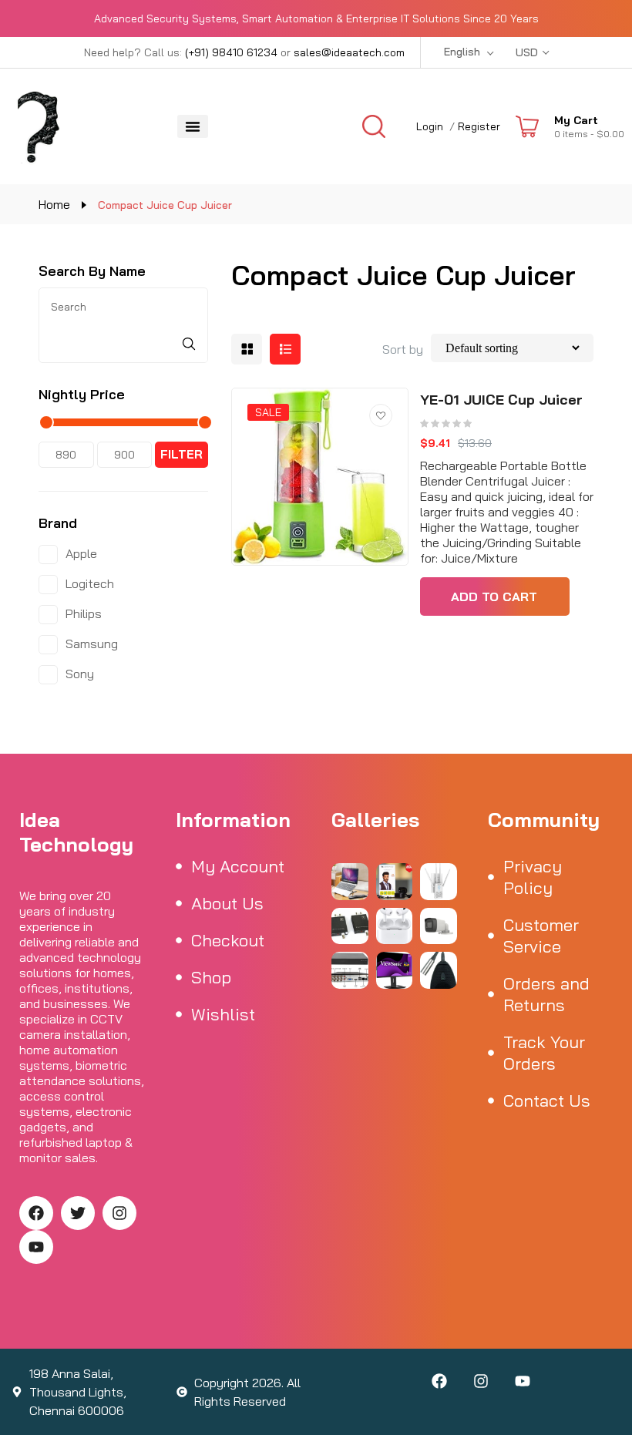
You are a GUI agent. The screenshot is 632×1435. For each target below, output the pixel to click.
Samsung (92, 643)
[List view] (285, 349)
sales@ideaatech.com (349, 52)
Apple (81, 553)
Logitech (90, 583)
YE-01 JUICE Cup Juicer (501, 399)
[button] (192, 126)
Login (429, 126)
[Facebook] (36, 1213)
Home (54, 204)
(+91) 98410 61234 (231, 52)
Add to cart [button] (494, 596)
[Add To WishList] (380, 415)
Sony (80, 673)
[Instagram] (119, 1213)
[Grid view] (246, 349)
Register (479, 126)
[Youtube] (36, 1247)
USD (527, 52)
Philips (84, 613)
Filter (181, 454)
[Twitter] (78, 1213)
